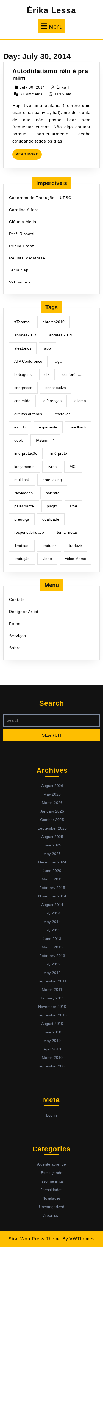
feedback (78, 427)
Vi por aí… (51, 1215)
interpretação (25, 453)
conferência (72, 374)
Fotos (14, 623)
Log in (51, 1115)
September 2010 (52, 1015)
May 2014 (52, 921)
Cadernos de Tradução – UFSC (40, 197)
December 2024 (52, 862)
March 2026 (52, 802)
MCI (73, 466)
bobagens (23, 374)
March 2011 (52, 989)
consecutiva (55, 387)
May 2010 (52, 1040)
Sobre (15, 648)
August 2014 (52, 904)
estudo (20, 427)
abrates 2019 (60, 335)
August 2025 (52, 836)
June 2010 (52, 1032)
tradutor (49, 545)
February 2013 (52, 955)
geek (18, 440)
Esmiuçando (51, 1173)
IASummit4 (45, 440)
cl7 (46, 374)
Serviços (17, 636)
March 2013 (52, 947)
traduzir (75, 545)
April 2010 (52, 1049)
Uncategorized (51, 1207)
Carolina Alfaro (24, 210)
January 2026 (52, 811)
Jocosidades (51, 1190)
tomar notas (67, 532)
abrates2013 (25, 335)
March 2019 (52, 879)
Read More (29, 156)
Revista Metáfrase (27, 258)
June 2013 (52, 938)
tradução (22, 558)
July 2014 (52, 913)
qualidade (50, 519)
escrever (62, 414)
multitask (22, 480)
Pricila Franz (21, 246)
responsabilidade (29, 532)
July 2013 (52, 930)
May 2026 (52, 794)
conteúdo (22, 401)
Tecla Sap (19, 270)
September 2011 (52, 981)
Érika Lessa (51, 10)
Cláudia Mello (22, 222)
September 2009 (52, 1066)
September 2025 (52, 828)
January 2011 (52, 998)
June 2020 (52, 870)
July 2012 (52, 964)
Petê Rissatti (21, 234)
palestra (53, 493)
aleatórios (22, 348)
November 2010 (52, 1006)
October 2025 (52, 819)
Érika (61, 87)
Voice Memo (75, 558)
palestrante (24, 506)
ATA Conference (28, 361)
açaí (59, 361)
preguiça (21, 519)
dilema (80, 401)
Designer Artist (23, 611)
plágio (52, 506)
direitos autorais (28, 414)
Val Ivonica (20, 282)
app (47, 348)
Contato (17, 599)
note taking (52, 480)
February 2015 (52, 887)
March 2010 (52, 1057)
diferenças (52, 401)
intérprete (58, 453)
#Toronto (22, 322)
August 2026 (52, 785)
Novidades (23, 493)
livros (52, 466)
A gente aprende (51, 1164)
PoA (73, 506)
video (47, 558)
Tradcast (21, 545)
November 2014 (52, 896)
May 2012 (52, 972)
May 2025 (52, 853)
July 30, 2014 (32, 87)
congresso (23, 387)
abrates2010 (54, 322)
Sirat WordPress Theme (35, 1239)
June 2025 (52, 845)
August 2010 (52, 1023)
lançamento (24, 466)
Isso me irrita (51, 1181)
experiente (48, 427)
